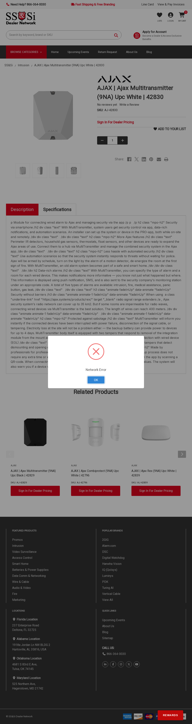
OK (96, 380)
